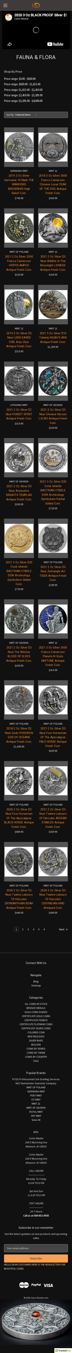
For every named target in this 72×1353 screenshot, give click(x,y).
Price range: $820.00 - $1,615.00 (22, 84)
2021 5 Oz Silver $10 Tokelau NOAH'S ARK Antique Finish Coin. (53, 338)
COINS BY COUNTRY (36, 1056)
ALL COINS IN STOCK (36, 1004)
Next (62, 929)
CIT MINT (36, 1099)
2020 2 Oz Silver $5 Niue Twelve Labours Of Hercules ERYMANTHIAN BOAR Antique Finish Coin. (19, 899)
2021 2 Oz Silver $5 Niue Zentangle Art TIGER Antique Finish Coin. (53, 573)
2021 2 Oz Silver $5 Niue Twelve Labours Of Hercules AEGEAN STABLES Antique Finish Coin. (53, 818)
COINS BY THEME (36, 1052)
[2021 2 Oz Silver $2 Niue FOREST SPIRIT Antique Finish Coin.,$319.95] (19, 381)
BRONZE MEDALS (36, 1008)
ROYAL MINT (36, 1111)
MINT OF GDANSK (36, 1107)
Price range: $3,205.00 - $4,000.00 (23, 101)
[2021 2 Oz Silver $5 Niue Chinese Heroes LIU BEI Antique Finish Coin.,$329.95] (53, 381)
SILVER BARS (36, 1040)
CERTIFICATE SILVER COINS (36, 1028)
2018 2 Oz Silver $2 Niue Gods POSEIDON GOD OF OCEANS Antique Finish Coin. (19, 735)
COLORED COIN (36, 1032)
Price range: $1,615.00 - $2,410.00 (23, 90)
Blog (36, 981)
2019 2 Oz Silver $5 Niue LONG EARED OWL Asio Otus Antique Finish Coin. (19, 340)
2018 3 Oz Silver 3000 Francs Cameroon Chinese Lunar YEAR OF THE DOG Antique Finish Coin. (53, 184)
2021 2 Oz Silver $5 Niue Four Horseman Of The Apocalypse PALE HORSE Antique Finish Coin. (53, 737)
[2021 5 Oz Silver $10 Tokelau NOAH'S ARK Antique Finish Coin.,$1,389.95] (53, 304)
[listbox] (27, 115)
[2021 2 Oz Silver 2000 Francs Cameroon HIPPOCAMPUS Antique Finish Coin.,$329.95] (19, 228)
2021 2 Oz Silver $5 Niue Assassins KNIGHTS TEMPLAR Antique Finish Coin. (19, 493)
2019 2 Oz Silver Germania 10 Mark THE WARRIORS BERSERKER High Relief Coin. (19, 184)
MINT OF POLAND (36, 1087)
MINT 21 (36, 1103)
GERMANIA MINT (36, 1091)
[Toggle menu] (5, 5)
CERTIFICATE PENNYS (36, 1020)
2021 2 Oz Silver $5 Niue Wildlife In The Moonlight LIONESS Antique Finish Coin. (53, 263)
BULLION (36, 1044)
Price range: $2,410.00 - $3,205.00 (23, 95)
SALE (36, 1061)
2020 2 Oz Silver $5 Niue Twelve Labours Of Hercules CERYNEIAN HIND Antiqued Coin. (53, 899)
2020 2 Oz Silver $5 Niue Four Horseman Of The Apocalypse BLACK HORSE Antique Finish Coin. (19, 818)
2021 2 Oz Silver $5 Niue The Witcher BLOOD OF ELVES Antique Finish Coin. (19, 654)
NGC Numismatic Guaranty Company (36, 1083)
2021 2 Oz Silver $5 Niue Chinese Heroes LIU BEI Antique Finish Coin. (53, 416)
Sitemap (36, 985)
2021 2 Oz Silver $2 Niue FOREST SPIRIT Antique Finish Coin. (19, 414)
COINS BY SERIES (36, 1048)
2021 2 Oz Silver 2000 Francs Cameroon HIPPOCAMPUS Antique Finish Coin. (19, 263)
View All (36, 1120)
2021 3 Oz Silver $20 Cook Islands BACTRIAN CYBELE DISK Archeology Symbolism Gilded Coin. (19, 573)
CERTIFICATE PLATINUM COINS (36, 1024)
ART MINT (36, 1116)
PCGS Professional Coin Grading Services (36, 1079)
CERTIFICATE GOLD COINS (36, 1016)
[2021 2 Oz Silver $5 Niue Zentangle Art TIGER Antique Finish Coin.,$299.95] (53, 538)
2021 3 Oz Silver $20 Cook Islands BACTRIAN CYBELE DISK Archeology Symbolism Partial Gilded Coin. (53, 492)
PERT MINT (36, 1095)
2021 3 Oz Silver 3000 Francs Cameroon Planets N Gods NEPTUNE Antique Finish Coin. (53, 656)
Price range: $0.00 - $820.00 (20, 79)
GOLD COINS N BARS (36, 1012)
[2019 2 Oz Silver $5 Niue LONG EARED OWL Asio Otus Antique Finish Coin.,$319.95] (19, 304)
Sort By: (10, 114)
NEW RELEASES (36, 1036)
